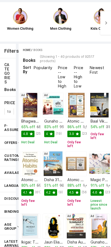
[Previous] (5, 23)
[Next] (105, 23)
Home (27, 50)
